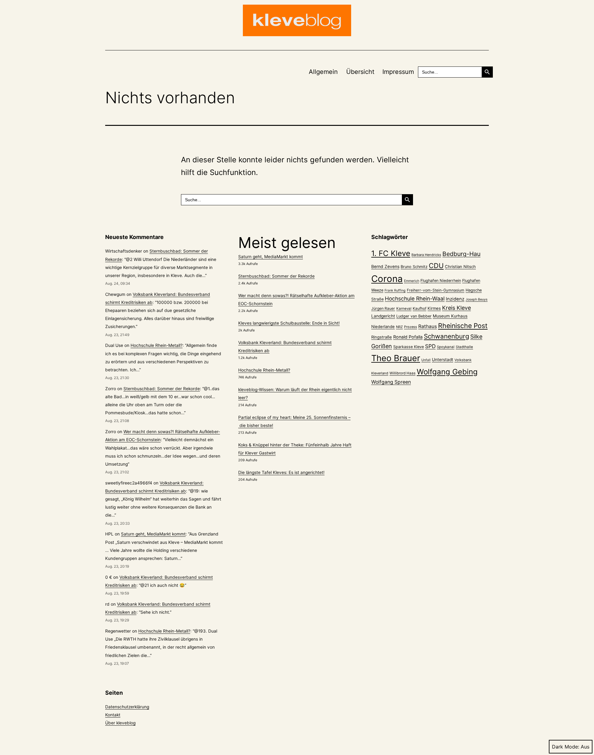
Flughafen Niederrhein (440, 280)
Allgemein (323, 71)
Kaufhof (419, 308)
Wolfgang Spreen (391, 382)
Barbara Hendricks (426, 255)
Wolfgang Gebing (447, 371)
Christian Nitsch (460, 266)
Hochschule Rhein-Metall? (157, 345)
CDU (436, 266)
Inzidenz (455, 299)
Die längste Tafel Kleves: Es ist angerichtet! (281, 472)
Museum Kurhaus (450, 316)
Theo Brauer (395, 358)
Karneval (403, 308)
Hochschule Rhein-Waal (415, 298)
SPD (430, 346)
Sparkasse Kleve (408, 346)
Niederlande (383, 326)
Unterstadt (442, 359)
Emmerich (411, 281)
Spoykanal (445, 347)
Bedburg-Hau (461, 254)
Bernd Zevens (385, 266)
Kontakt (112, 714)
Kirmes (434, 308)
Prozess (410, 327)
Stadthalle (464, 347)
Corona (387, 278)
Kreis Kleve (456, 308)
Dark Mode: (565, 747)
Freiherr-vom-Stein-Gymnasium (435, 290)
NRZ (399, 327)
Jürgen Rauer (383, 308)
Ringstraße (381, 337)
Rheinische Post (463, 326)
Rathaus (427, 326)
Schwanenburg (446, 336)
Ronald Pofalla (408, 336)
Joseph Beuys (477, 299)
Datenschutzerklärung (127, 706)
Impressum (398, 71)
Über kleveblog (120, 722)
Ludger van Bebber (414, 316)
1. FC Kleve (390, 253)
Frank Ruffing (395, 290)
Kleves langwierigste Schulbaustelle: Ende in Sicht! (289, 323)
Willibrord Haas (402, 373)
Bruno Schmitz (414, 266)
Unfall (426, 360)
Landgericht (383, 316)
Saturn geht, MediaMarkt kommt (153, 533)
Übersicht (360, 71)
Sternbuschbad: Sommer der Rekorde (161, 388)
